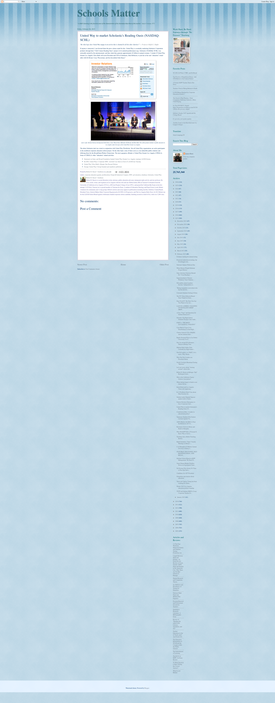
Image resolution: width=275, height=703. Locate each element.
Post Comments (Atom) (93, 269)
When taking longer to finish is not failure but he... (187, 383)
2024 (177, 189)
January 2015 (181, 497)
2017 (177, 212)
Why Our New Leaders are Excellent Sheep (184, 358)
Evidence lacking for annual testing (187, 257)
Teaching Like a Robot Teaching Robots (186, 438)
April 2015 (180, 247)
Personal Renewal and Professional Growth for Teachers (178, 604)
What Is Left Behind (176, 672)
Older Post (164, 264)
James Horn (189, 154)
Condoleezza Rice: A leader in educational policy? (186, 413)
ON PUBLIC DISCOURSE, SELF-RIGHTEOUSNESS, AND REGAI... (187, 453)
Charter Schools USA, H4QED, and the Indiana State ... (186, 333)
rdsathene (144, 175)
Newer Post (82, 264)
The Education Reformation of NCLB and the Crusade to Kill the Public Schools (177, 644)
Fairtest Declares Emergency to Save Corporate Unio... (186, 403)
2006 (177, 528)
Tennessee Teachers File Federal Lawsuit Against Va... (186, 418)
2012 (177, 508)
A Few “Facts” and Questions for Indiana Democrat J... (186, 314)
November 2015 (182, 224)
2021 (177, 199)
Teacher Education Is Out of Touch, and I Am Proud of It (178, 634)
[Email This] (120, 172)
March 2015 (181, 251)
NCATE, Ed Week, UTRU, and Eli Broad (185, 73)
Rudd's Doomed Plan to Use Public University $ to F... (187, 338)
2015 (177, 218)
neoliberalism (106, 175)
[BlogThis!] (122, 172)
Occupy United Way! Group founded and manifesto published (103, 167)
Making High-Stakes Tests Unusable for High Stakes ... (186, 348)
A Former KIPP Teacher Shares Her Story (183, 83)
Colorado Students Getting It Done (187, 293)
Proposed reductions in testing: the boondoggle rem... (187, 261)
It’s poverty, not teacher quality (182, 119)
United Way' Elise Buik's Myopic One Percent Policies (101, 164)
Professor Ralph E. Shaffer (150, 44)
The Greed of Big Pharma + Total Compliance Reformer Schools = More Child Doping (184, 100)
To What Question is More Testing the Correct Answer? (178, 665)
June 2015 (180, 241)
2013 (177, 505)
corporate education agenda (93, 175)
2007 (177, 524)
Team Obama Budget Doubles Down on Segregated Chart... (186, 464)
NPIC (130, 175)
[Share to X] (124, 172)
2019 (177, 205)
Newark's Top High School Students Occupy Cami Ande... (186, 319)
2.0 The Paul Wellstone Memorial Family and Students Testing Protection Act (178, 548)
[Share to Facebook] (126, 172)
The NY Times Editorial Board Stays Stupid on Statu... (186, 297)
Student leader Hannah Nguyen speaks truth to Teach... (186, 398)
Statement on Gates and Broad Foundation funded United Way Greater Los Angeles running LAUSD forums (117, 159)
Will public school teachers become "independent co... (185, 284)
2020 (177, 202)
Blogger (146, 688)
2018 (177, 208)
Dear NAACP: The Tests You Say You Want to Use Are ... (186, 302)
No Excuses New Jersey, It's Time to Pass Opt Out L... (186, 469)
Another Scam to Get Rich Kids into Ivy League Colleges (185, 124)
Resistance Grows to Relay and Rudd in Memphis (186, 428)
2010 (177, 514)
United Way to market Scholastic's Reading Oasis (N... (187, 408)
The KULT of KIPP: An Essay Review (178, 658)
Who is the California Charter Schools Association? (185, 378)
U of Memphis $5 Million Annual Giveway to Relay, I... (187, 448)
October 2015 (181, 228)
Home (123, 264)
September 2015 (182, 231)
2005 (177, 531)
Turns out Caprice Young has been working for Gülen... (187, 482)
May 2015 (180, 244)
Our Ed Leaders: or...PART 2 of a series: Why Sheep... (186, 353)
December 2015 (182, 221)
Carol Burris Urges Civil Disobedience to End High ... (186, 328)
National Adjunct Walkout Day (186, 265)
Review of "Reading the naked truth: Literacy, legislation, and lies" (177, 623)
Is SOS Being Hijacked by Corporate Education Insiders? (184, 93)
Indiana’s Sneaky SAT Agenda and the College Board (184, 114)
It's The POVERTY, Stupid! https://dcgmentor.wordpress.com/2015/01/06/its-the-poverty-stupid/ (185, 107)
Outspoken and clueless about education (185, 477)
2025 (177, 185)
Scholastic (151, 175)
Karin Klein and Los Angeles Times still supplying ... (185, 388)
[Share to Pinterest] (128, 172)
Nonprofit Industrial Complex (119, 175)
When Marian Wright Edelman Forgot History (186, 269)
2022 (177, 195)
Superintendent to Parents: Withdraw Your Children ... (185, 279)
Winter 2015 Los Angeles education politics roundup (185, 487)
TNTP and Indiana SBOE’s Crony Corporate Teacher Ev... (187, 492)
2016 (177, 215)
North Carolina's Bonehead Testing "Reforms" (187, 363)
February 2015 (181, 254)
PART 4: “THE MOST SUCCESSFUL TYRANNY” (186, 323)
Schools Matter (108, 13)
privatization (137, 175)
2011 (177, 511)
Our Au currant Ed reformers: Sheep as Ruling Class (185, 343)
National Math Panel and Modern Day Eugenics (177, 595)
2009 (177, 518)
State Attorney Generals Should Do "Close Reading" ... (186, 274)
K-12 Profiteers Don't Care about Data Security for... (186, 393)
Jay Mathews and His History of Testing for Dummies (178, 587)
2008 (177, 521)
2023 (177, 192)
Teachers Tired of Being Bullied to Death (185, 88)
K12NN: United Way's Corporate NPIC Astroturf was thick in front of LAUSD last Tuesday (112, 162)
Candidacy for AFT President (185, 473)
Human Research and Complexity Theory (178, 580)
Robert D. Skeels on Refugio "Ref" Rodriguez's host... (187, 373)
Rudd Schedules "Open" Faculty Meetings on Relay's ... (186, 443)
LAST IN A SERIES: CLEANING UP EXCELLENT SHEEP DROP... (187, 308)
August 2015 (181, 234)
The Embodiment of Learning (178, 652)
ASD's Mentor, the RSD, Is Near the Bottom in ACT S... (186, 423)
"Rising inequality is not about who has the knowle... (187, 289)
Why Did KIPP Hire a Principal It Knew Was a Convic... (187, 433)
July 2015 (180, 237)
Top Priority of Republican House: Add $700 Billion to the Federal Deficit (184, 78)
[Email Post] (116, 172)
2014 (177, 501)
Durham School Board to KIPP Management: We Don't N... (186, 459)
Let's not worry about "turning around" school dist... (186, 368)
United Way (158, 175)
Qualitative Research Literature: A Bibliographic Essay (177, 613)
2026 (177, 182)
